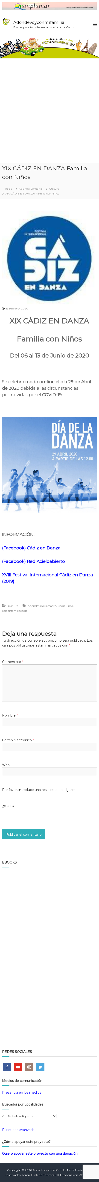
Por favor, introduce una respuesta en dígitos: (38, 790)
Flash (34, 1175)
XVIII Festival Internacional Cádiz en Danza (47, 574)
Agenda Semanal (31, 188)
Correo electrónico (18, 740)
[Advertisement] (49, 110)
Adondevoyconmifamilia (38, 22)
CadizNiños (65, 606)
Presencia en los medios (21, 1092)
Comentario (12, 662)
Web (6, 765)
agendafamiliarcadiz (42, 606)
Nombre (10, 715)
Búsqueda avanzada (18, 1130)
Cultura (54, 188)
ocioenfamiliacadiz (14, 610)
